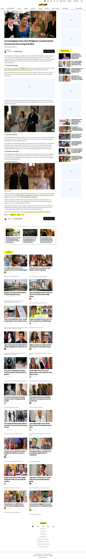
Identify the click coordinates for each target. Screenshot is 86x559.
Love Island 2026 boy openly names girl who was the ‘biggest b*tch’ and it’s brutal (76, 143)
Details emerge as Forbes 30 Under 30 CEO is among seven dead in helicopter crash (77, 70)
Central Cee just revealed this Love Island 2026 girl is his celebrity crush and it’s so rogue (15, 453)
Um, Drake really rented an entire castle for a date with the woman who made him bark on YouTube (15, 425)
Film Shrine (65, 8)
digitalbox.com (44, 557)
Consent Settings (43, 544)
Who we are (63, 1)
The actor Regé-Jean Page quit (29, 197)
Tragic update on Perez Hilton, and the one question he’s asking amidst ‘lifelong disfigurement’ (76, 122)
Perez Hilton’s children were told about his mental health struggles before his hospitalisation (40, 453)
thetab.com (40, 554)
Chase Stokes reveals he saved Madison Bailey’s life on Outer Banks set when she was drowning (40, 399)
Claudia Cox (10, 51)
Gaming (26, 8)
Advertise (76, 1)
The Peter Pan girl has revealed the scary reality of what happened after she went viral (77, 158)
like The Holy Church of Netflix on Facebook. (38, 212)
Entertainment (10, 8)
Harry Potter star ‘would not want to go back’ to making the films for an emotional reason (29, 240)
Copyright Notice (43, 541)
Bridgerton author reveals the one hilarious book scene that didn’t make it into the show (13, 240)
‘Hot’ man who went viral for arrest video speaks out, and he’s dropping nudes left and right (14, 399)
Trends (19, 8)
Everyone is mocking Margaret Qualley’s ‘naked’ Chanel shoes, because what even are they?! (15, 372)
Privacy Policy (43, 546)
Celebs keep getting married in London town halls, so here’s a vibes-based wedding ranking (40, 294)
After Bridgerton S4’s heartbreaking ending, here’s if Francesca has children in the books (46, 240)
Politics (33, 8)
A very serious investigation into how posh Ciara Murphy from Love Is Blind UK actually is (40, 505)
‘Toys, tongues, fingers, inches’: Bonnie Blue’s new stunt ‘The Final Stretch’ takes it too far (40, 425)
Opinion (40, 8)
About (43, 531)
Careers (43, 534)
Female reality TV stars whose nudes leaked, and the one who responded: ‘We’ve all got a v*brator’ (40, 372)
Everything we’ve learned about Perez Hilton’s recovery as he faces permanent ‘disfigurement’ (76, 56)
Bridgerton (23, 68)
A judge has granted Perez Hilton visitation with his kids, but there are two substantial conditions (15, 479)
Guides (47, 8)
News (2, 8)
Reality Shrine (55, 8)
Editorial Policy (43, 539)
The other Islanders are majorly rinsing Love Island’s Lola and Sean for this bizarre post (76, 136)
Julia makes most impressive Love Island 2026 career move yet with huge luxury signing (40, 479)
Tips (82, 1)
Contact (70, 1)
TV (22, 214)
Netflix (18, 214)
